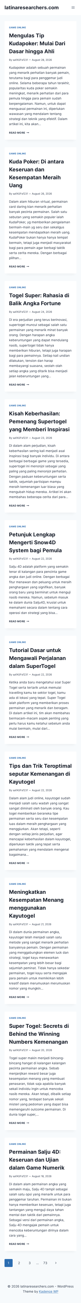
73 (45, 1263)
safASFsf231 (20, 59)
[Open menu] (73, 7)
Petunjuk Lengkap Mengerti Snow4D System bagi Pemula (35, 542)
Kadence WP (48, 1291)
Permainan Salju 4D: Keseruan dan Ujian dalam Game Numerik (36, 1160)
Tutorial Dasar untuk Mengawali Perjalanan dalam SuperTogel (37, 658)
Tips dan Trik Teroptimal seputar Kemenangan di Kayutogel (40, 774)
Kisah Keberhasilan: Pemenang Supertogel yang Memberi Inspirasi (39, 421)
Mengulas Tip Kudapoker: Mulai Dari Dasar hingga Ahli (37, 43)
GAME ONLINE (17, 27)
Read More (19, 132)
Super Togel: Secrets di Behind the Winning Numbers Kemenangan (39, 1034)
